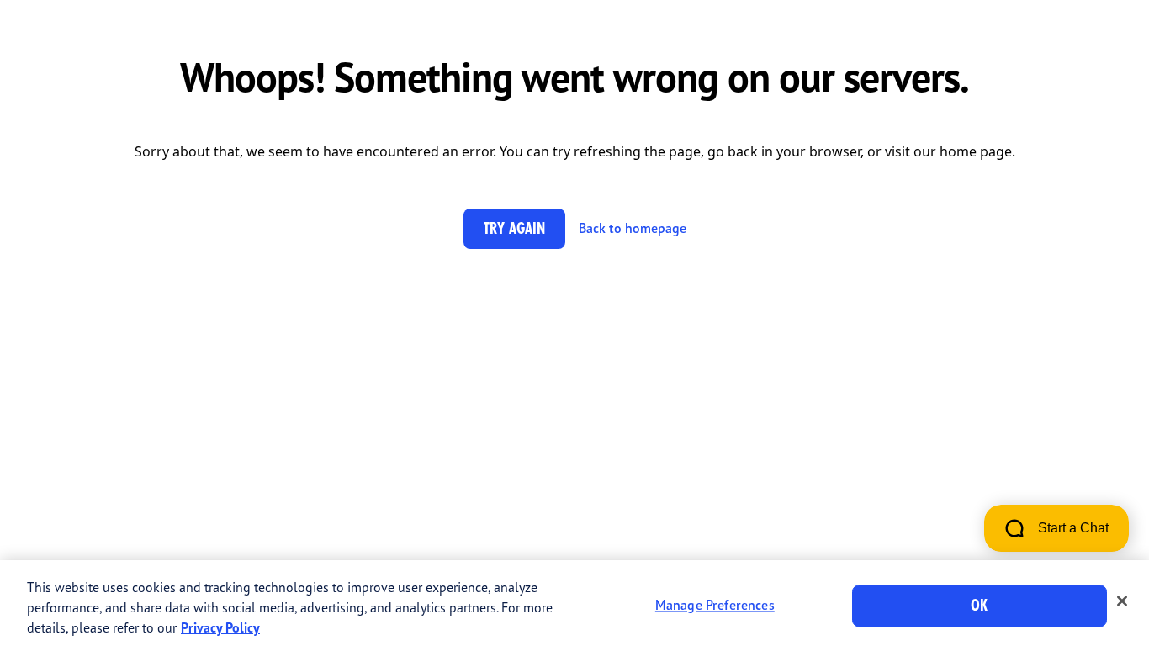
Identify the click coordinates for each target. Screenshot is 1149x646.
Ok (979, 605)
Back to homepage (632, 228)
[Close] (1122, 601)
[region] (574, 603)
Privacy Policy (220, 627)
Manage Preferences (715, 605)
